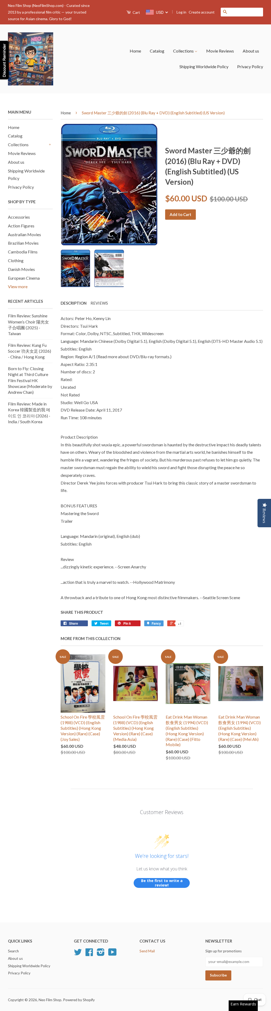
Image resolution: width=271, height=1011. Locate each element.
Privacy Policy (250, 66)
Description (74, 303)
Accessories (19, 216)
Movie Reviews (220, 50)
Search (13, 951)
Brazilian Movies (23, 242)
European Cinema (24, 277)
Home (135, 50)
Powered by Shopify (79, 1000)
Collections (184, 50)
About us (251, 50)
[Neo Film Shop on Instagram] (101, 954)
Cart (136, 12)
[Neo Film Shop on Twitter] (78, 954)
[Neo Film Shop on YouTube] (112, 954)
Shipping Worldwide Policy (203, 66)
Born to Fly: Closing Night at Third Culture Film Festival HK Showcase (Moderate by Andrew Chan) (30, 380)
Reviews (99, 303)
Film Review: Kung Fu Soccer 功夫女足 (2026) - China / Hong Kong (29, 351)
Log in (181, 12)
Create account (202, 12)
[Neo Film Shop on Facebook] (89, 954)
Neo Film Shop (50, 1000)
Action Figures (21, 225)
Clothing (16, 260)
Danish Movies (21, 269)
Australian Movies (24, 234)
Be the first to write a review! (162, 883)
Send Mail (147, 951)
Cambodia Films (23, 251)
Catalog (157, 50)
